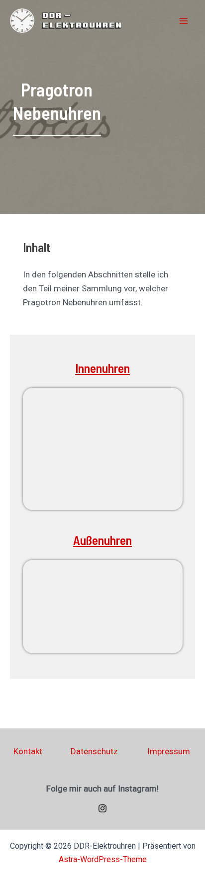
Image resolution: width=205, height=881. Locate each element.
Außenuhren (102, 539)
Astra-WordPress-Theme (103, 859)
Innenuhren (102, 367)
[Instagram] (102, 808)
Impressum (168, 751)
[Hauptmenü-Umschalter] (184, 20)
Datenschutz (94, 751)
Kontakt (27, 751)
